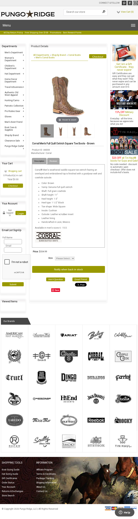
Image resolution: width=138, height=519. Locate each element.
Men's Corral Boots (45, 57)
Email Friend (81, 279)
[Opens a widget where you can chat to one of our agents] (124, 512)
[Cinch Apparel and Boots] (15, 362)
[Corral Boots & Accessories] (96, 362)
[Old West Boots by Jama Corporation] (69, 426)
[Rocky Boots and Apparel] (123, 426)
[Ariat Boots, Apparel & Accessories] (69, 341)
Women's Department (10, 59)
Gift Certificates (9, 478)
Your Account (8, 487)
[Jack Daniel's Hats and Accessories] (96, 405)
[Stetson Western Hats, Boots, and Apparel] (96, 447)
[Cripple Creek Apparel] (123, 362)
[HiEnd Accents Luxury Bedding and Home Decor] (69, 405)
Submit (13, 284)
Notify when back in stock (68, 269)
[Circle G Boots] (42, 362)
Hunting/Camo (12, 100)
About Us (40, 487)
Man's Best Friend (13, 122)
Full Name (7, 237)
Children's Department (10, 67)
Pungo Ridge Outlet (14, 146)
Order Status (8, 482)
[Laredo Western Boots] (15, 426)
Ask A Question (55, 279)
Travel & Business (14, 87)
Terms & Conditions (46, 474)
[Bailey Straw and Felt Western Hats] (96, 341)
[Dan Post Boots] (42, 383)
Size (50, 258)
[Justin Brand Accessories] (123, 405)
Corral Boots (74, 55)
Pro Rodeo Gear (12, 111)
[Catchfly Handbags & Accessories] (123, 341)
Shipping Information (46, 482)
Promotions (55, 32)
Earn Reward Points (72, 32)
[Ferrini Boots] (123, 383)
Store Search (8, 495)
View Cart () (127, 12)
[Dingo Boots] (69, 383)
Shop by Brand (12, 135)
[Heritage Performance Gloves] (42, 405)
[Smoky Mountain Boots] (69, 447)
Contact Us (41, 491)
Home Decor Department (11, 80)
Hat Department (12, 74)
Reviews (53, 161)
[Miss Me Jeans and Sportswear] (42, 426)
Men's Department (14, 52)
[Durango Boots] (96, 383)
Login (21, 213)
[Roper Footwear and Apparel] (15, 447)
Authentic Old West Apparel (11, 93)
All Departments (41, 55)
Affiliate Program (44, 469)
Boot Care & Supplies (10, 128)
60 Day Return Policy (13, 32)
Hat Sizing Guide (10, 474)
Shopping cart (15, 171)
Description (39, 161)
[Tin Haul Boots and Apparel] (123, 447)
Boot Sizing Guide (10, 469)
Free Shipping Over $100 (36, 32)
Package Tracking (45, 478)
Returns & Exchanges (12, 491)
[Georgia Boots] (15, 405)
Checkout (13, 186)
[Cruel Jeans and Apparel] (15, 383)
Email (8, 246)
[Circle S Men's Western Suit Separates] (69, 362)
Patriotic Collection (14, 106)
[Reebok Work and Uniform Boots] (96, 426)
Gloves (8, 116)
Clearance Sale (12, 140)
